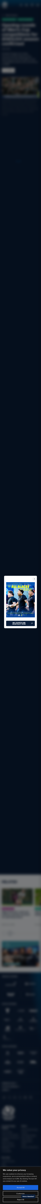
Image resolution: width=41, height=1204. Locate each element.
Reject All (20, 1200)
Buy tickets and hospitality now (19, 623)
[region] (20, 1185)
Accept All (20, 1187)
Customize (20, 1193)
